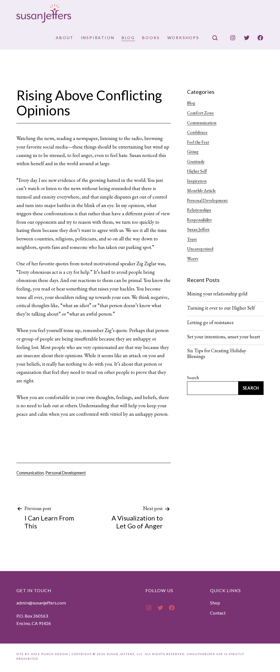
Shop (215, 602)
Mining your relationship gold (217, 294)
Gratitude (196, 161)
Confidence (197, 132)
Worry (192, 258)
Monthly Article (201, 190)
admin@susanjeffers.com (41, 602)
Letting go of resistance (210, 322)
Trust (192, 239)
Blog (128, 37)
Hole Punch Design (49, 654)
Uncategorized (200, 249)
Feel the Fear (198, 142)
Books (151, 37)
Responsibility (199, 220)
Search (193, 377)
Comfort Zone (200, 113)
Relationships (199, 210)
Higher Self (197, 171)
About (65, 37)
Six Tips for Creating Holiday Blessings (216, 353)
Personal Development (65, 472)
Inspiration (98, 37)
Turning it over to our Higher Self (221, 308)
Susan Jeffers (198, 229)
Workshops (183, 37)
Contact (218, 612)
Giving (193, 152)
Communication (30, 472)
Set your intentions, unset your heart (223, 337)
